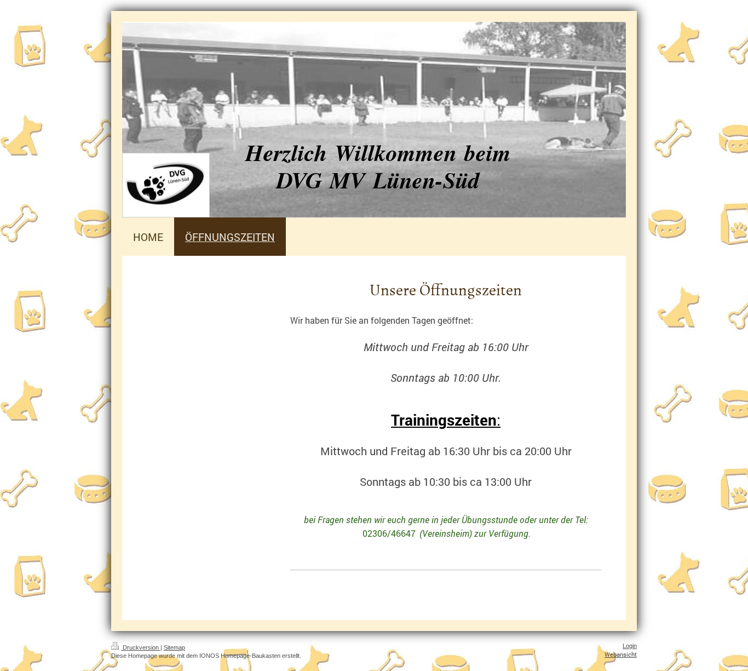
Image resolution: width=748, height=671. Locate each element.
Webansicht (621, 654)
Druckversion (140, 647)
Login (630, 646)
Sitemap (174, 647)
